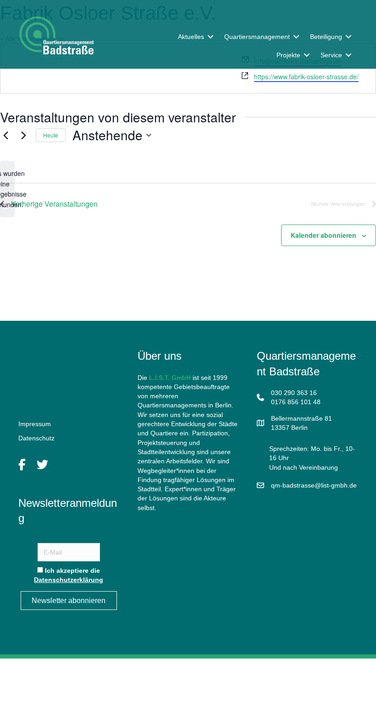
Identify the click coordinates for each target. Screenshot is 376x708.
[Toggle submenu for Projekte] (306, 55)
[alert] (7, 189)
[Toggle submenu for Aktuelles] (210, 36)
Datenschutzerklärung (68, 579)
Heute (50, 135)
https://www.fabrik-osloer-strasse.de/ (306, 76)
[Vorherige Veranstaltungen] (5, 135)
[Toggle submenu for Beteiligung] (348, 36)
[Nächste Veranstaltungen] (23, 135)
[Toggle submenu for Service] (348, 55)
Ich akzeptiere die (68, 575)
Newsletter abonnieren (68, 600)
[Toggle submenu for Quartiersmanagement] (296, 36)
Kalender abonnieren (323, 235)
